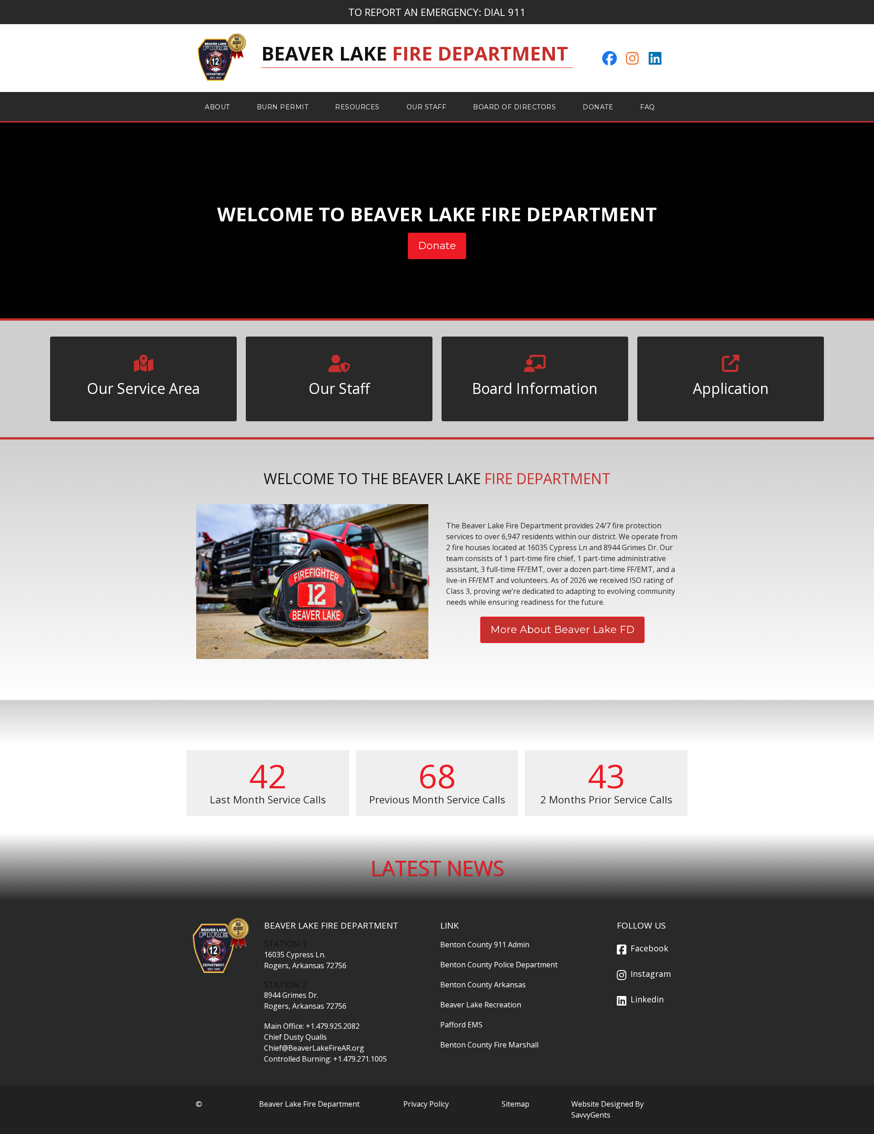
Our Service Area (143, 388)
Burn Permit (283, 107)
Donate (598, 107)
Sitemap (515, 1104)
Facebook (649, 948)
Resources (357, 107)
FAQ (647, 107)
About (217, 107)
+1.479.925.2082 (333, 1026)
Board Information (535, 388)
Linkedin (647, 999)
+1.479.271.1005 (360, 1059)
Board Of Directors (514, 107)
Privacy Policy (426, 1104)
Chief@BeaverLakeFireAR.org (314, 1048)
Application (731, 388)
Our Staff (427, 107)
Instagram (650, 973)
